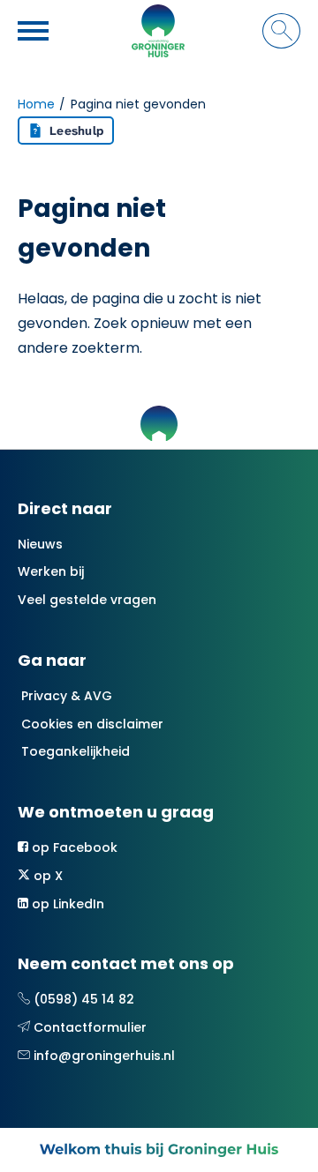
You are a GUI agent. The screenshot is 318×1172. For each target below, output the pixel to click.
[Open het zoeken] (281, 31)
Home (36, 104)
